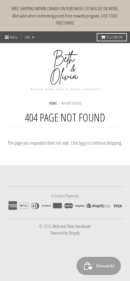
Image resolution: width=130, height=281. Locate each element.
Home (53, 103)
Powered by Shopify (65, 233)
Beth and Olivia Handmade (72, 226)
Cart (114, 37)
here (82, 143)
